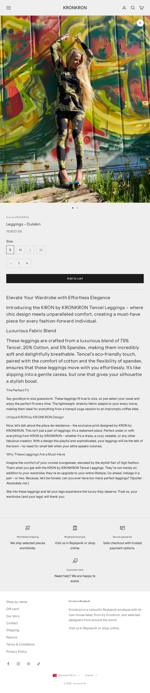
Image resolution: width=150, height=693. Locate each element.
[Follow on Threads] (28, 664)
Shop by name (16, 602)
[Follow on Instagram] (18, 664)
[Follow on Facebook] (8, 664)
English (89, 675)
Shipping (12, 630)
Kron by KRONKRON (17, 217)
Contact (12, 623)
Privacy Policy (16, 651)
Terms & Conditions (20, 644)
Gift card (12, 609)
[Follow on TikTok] (39, 664)
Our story (13, 616)
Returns (11, 637)
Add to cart (75, 278)
